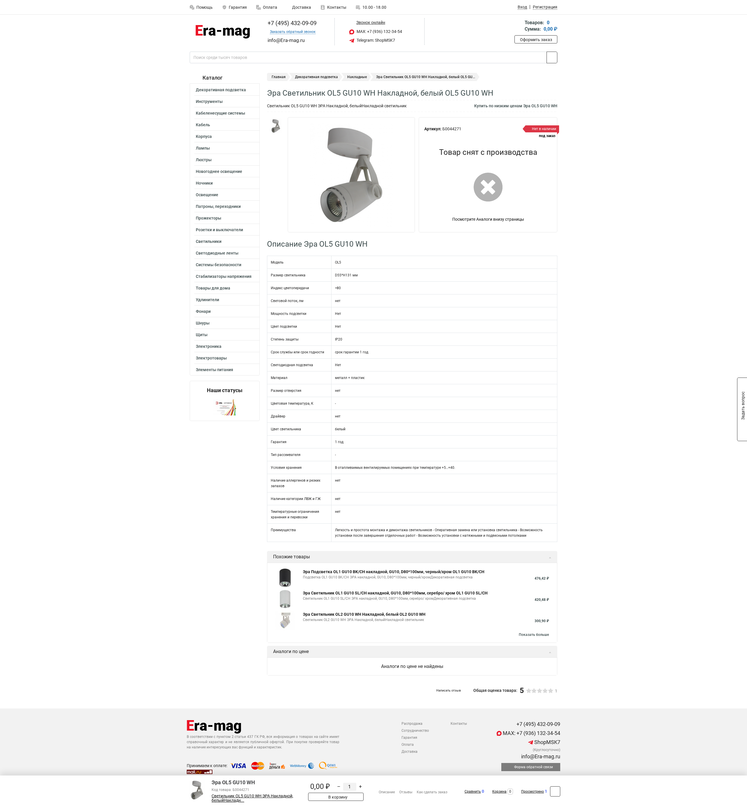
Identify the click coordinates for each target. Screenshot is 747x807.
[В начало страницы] (555, 791)
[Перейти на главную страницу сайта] (222, 31)
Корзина (499, 792)
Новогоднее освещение (219, 171)
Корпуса (204, 136)
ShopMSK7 (546, 742)
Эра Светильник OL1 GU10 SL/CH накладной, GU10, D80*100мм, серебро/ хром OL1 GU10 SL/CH (395, 593)
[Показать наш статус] (224, 407)
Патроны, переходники (218, 206)
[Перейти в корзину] (518, 26)
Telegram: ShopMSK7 (375, 40)
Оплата (270, 7)
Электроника (208, 346)
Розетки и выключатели (219, 229)
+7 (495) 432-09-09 (291, 23)
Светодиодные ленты (217, 253)
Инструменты (209, 101)
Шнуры (203, 323)
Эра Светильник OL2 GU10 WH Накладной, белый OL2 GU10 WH (364, 614)
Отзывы (405, 792)
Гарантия (238, 7)
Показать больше (534, 635)
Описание (387, 792)
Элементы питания (214, 369)
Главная (279, 77)
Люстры (204, 159)
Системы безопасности (218, 264)
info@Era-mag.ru (540, 756)
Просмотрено (532, 792)
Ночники (204, 183)
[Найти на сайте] (552, 57)
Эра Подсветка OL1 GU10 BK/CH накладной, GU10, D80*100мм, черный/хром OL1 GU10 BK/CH (393, 571)
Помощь (204, 7)
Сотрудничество (415, 731)
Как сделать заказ (432, 792)
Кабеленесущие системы (220, 113)
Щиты (201, 334)
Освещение (207, 194)
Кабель (203, 124)
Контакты (336, 7)
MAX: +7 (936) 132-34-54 (379, 31)
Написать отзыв (448, 690)
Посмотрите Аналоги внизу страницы (488, 219)
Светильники (208, 241)
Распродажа (412, 724)
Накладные (357, 77)
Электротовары (211, 358)
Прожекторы (208, 218)
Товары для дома (213, 288)
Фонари (203, 311)
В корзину (337, 797)
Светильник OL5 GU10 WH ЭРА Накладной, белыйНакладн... (252, 798)
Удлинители (207, 299)
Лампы (203, 148)
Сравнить (473, 792)
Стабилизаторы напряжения (224, 276)
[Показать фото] (276, 126)
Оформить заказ (536, 39)
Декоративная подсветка (221, 89)
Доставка (301, 7)
